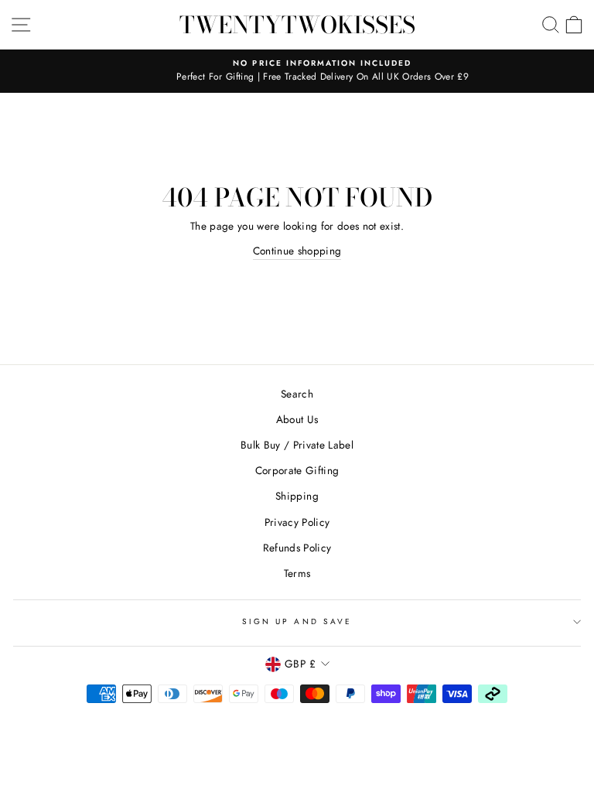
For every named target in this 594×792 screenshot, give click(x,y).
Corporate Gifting (297, 470)
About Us (297, 419)
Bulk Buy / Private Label (297, 444)
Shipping (297, 496)
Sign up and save (297, 621)
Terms (297, 573)
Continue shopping (297, 250)
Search (297, 393)
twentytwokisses (297, 25)
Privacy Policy (297, 522)
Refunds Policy (297, 547)
